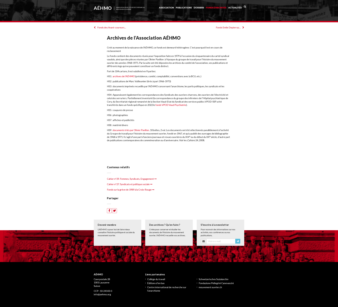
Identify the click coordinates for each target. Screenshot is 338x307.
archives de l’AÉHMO (124, 76)
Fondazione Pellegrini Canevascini (216, 283)
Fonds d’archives (216, 7)
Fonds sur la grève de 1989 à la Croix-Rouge (129, 189)
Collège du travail (156, 279)
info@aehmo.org (102, 294)
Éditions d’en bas (156, 283)
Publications (184, 7)
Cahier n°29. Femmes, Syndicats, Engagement (130, 178)
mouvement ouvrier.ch (210, 287)
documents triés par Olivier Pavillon (131, 130)
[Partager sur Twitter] (114, 210)
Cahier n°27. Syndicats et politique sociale (128, 184)
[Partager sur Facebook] (109, 210)
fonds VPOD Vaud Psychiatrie (170, 104)
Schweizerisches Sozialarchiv (213, 279)
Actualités (235, 7)
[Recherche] (245, 6)
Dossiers (199, 7)
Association (166, 7)
